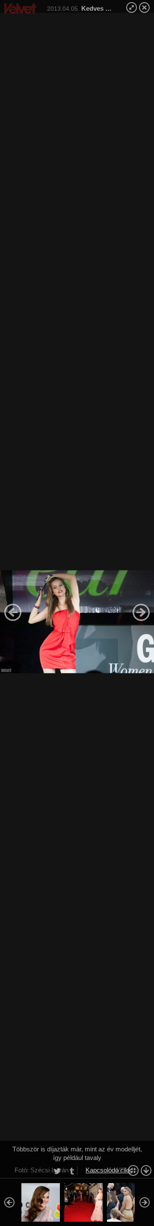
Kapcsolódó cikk (109, 1170)
